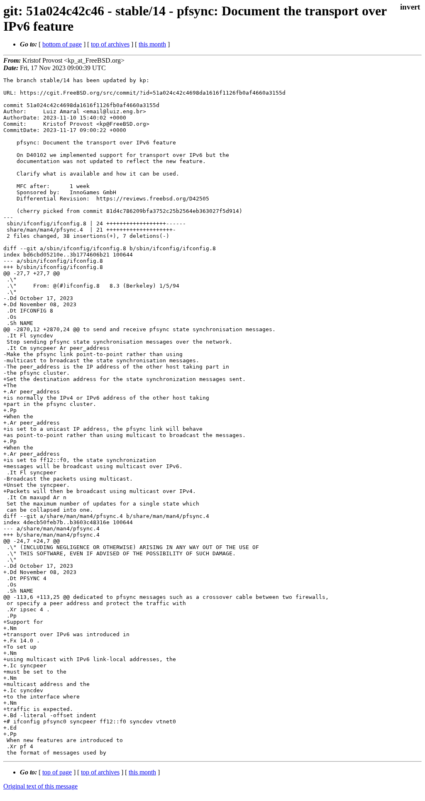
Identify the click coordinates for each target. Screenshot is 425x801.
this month (152, 44)
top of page (57, 772)
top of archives (110, 44)
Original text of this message (40, 786)
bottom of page (62, 44)
